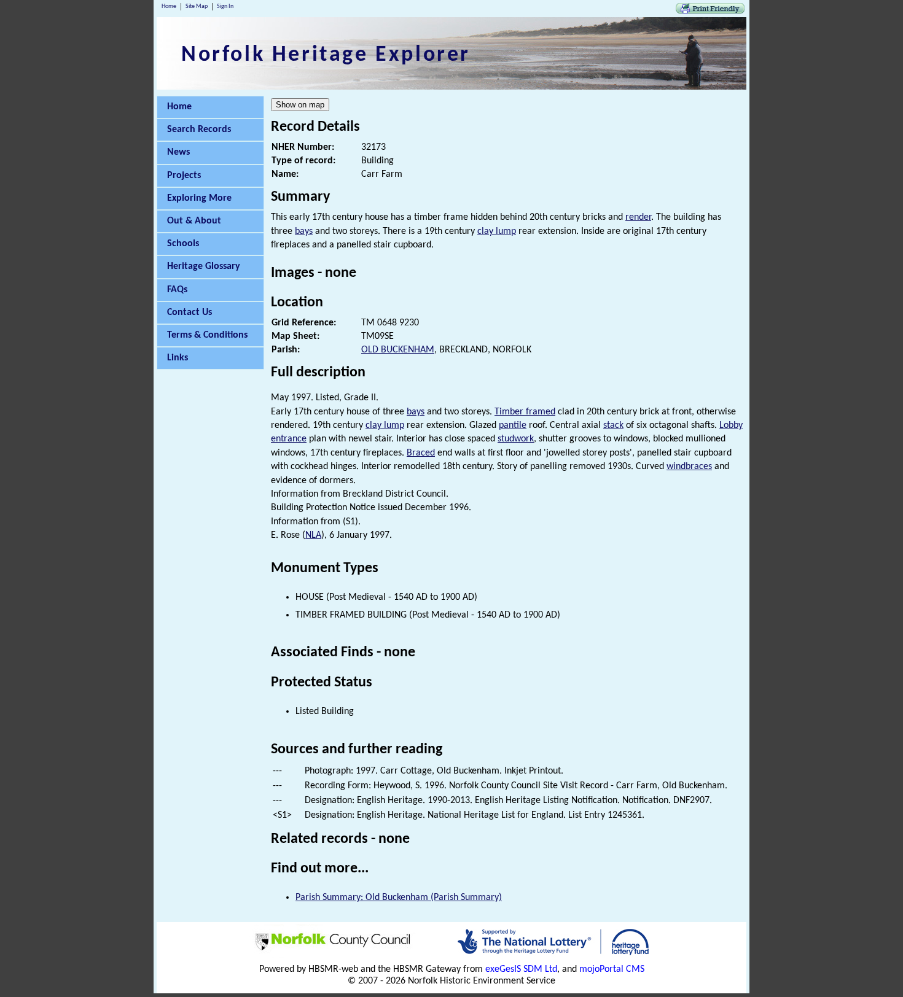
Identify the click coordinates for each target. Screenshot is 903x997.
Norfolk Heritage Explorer (326, 55)
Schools (183, 244)
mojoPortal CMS (611, 969)
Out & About (194, 221)
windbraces (689, 466)
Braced (421, 453)
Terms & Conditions (207, 335)
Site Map (197, 6)
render (638, 217)
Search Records (199, 129)
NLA (313, 535)
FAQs (177, 290)
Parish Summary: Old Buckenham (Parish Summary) (398, 897)
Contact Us (189, 312)
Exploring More (199, 198)
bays (304, 231)
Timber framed (525, 412)
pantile (512, 425)
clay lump (496, 231)
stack (613, 425)
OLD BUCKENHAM (397, 350)
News (178, 152)
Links (177, 358)
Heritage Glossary (203, 266)
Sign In (225, 6)
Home (169, 6)
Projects (184, 175)
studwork (516, 439)
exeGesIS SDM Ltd (521, 969)
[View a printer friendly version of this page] (710, 11)
